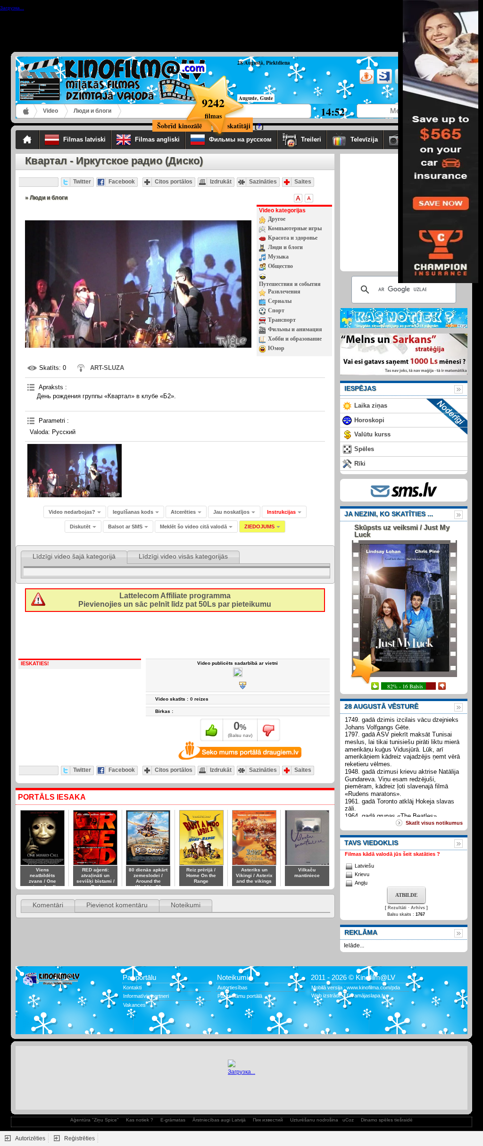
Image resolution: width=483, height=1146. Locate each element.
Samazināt (309, 198)
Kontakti (132, 987)
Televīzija (364, 139)
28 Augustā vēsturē (381, 706)
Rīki (360, 463)
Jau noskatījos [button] (231, 512)
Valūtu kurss (372, 434)
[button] (284, 512)
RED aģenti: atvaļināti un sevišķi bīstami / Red (95, 878)
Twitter (82, 181)
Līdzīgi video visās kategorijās (183, 556)
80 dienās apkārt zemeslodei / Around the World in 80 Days (148, 881)
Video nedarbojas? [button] (72, 512)
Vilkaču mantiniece (307, 872)
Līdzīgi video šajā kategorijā (74, 556)
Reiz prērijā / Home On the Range (201, 875)
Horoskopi (369, 420)
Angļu (361, 883)
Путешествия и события (290, 284)
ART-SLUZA (107, 367)
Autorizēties (30, 1138)
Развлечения (284, 291)
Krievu (362, 874)
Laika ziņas (370, 405)
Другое (276, 219)
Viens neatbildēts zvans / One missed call (42, 878)
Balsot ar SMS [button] (125, 526)
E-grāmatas (172, 1119)
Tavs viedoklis (371, 842)
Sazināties (263, 181)
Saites (302, 181)
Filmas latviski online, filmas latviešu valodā (26, 111)
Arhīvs (418, 907)
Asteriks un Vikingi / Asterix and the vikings (254, 875)
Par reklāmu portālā (239, 996)
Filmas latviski (84, 139)
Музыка (278, 256)
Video (50, 111)
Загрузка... (241, 1072)
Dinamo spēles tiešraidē (387, 1119)
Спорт (276, 310)
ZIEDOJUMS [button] (259, 526)
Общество (280, 266)
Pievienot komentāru (117, 905)
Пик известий (268, 1119)
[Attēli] (74, 470)
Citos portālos (173, 181)
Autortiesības (232, 987)
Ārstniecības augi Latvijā (219, 1119)
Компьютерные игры (295, 228)
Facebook (121, 181)
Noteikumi (185, 905)
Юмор (276, 348)
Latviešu (364, 866)
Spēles (364, 448)
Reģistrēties (79, 1138)
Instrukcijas (281, 512)
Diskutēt (80, 526)
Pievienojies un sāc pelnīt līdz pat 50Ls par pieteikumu (174, 600)
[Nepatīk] (268, 730)
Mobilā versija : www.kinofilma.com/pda (355, 987)
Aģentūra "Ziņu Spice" (94, 1119)
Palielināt (298, 198)
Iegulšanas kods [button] (133, 512)
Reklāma (360, 932)
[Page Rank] (29, 1024)
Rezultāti (397, 907)
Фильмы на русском (240, 139)
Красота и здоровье (292, 237)
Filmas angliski (157, 139)
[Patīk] (211, 730)
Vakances (134, 1005)
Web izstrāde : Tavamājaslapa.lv (348, 995)
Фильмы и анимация (295, 329)
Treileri (311, 139)
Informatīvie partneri (146, 996)
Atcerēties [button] (183, 512)
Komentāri (48, 905)
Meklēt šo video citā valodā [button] (193, 526)
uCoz (348, 1119)
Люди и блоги (92, 111)
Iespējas (360, 388)
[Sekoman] (383, 82)
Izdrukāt (221, 181)
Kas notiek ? (139, 1119)
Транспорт (282, 320)
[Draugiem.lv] (366, 82)
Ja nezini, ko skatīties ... (388, 514)
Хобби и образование (295, 338)
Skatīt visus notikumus (434, 823)
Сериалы (279, 301)
